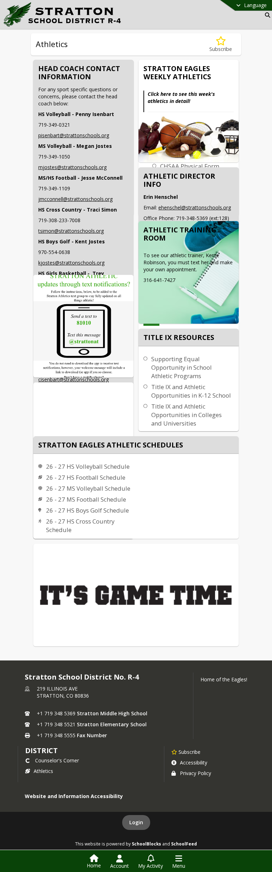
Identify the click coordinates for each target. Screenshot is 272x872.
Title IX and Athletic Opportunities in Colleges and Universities (186, 414)
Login (136, 822)
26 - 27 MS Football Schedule (86, 499)
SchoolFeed (184, 844)
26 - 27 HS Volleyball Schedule (88, 466)
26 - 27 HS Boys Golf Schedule (87, 510)
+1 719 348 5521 (56, 724)
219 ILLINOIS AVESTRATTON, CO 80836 (63, 692)
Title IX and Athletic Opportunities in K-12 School (191, 391)
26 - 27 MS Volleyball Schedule (88, 488)
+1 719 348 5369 (56, 713)
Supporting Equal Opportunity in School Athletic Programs (181, 367)
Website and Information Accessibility (74, 796)
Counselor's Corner (57, 760)
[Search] (266, 15)
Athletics (43, 771)
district (41, 750)
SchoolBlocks (146, 844)
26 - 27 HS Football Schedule (85, 477)
